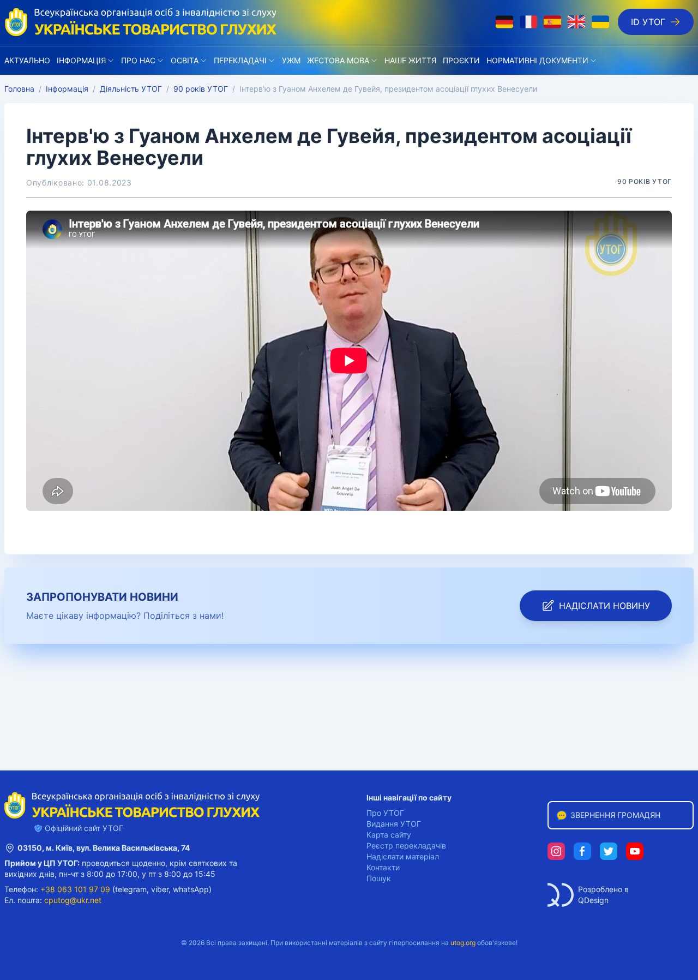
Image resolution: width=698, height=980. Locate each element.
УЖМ (291, 60)
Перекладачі (240, 60)
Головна (19, 88)
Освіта (184, 60)
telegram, (132, 889)
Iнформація (81, 60)
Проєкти (461, 60)
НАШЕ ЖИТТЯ (410, 60)
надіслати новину (604, 605)
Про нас (138, 60)
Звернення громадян (615, 815)
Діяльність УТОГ (131, 88)
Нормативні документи (537, 60)
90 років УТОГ (200, 88)
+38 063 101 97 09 (75, 889)
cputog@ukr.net (72, 900)
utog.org (463, 943)
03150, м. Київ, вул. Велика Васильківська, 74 (103, 847)
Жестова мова (338, 60)
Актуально (27, 60)
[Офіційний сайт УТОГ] (140, 21)
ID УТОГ (648, 21)
